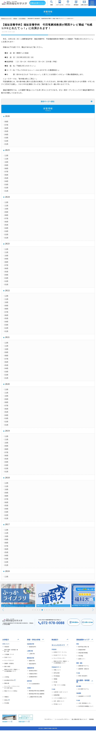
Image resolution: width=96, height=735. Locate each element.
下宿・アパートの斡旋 (59, 685)
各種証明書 (56, 695)
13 (60, 609)
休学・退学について (59, 701)
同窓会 (6, 700)
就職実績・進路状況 (83, 669)
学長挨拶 (6, 646)
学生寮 (55, 682)
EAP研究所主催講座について (85, 706)
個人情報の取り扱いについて (79, 719)
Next (93, 609)
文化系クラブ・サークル (60, 655)
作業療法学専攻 (33, 674)
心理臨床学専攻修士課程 (35, 697)
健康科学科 (32, 660)
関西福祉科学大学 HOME (6, 18)
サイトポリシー (48, 719)
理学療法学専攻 (33, 670)
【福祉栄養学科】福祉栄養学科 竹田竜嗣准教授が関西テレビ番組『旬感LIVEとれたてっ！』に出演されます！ (50, 18)
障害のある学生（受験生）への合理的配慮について (12, 670)
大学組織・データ (9, 654)
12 (58, 609)
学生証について (58, 704)
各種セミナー (81, 659)
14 (63, 609)
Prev (3, 609)
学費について (57, 670)
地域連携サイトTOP (83, 696)
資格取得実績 (81, 650)
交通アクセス (7, 657)
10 (53, 609)
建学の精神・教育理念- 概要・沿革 (11, 650)
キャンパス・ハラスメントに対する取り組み (12, 687)
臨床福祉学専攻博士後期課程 (36, 694)
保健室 (55, 679)
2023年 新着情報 (22, 18)
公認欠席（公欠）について (61, 692)
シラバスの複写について (60, 698)
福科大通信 (7, 666)
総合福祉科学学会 (9, 680)
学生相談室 (56, 676)
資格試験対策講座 (83, 653)
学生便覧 (6, 703)
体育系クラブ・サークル (60, 652)
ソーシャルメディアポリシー (62, 719)
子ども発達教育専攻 (34, 684)
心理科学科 (32, 653)
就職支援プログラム (83, 666)
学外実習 (80, 656)
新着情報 (15, 18)
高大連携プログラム (83, 689)
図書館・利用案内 (9, 663)
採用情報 (91, 719)
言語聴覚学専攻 (33, 677)
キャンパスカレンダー (59, 658)
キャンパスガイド (9, 660)
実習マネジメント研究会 (10, 691)
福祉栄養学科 (32, 664)
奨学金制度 (56, 673)
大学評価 (6, 677)
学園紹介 (6, 697)
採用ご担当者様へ (83, 676)
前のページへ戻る (47, 101)
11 (56, 609)
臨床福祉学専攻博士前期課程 (36, 691)
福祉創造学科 (32, 646)
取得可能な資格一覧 (83, 646)
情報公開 (6, 683)
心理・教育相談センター (84, 703)
